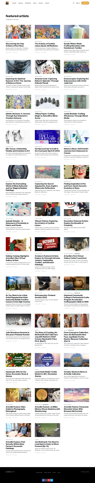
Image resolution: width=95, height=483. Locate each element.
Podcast (20, 3)
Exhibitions (28, 3)
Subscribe (85, 3)
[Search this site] (74, 3)
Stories (14, 3)
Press (59, 472)
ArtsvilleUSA (8, 471)
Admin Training (47, 472)
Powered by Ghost (85, 471)
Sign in (78, 3)
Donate (41, 3)
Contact (47, 3)
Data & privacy (39, 472)
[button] (43, 480)
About (35, 3)
